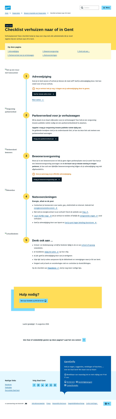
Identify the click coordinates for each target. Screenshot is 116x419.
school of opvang (88, 245)
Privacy (48, 403)
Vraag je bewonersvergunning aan (45, 179)
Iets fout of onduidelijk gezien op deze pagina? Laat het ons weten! (52, 340)
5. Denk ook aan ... (83, 51)
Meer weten (36, 100)
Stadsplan (8, 387)
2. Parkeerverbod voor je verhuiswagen (21, 55)
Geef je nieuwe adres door (42, 94)
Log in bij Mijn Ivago (41, 216)
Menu (108, 7)
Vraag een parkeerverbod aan (44, 139)
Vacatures (8, 384)
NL (109, 403)
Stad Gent (8, 8)
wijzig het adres (50, 252)
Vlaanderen (52, 268)
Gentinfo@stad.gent (85, 382)
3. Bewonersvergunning (50, 51)
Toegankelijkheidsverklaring (76, 403)
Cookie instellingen (91, 403)
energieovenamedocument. (44, 208)
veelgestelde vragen (87, 216)
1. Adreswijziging (13, 51)
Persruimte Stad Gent (12, 390)
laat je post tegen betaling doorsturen (79, 223)
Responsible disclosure (59, 403)
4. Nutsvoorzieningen (50, 55)
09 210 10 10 (71, 382)
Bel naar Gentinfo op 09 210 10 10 (32, 301)
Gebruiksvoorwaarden (38, 403)
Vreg (84, 212)
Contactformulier (72, 385)
